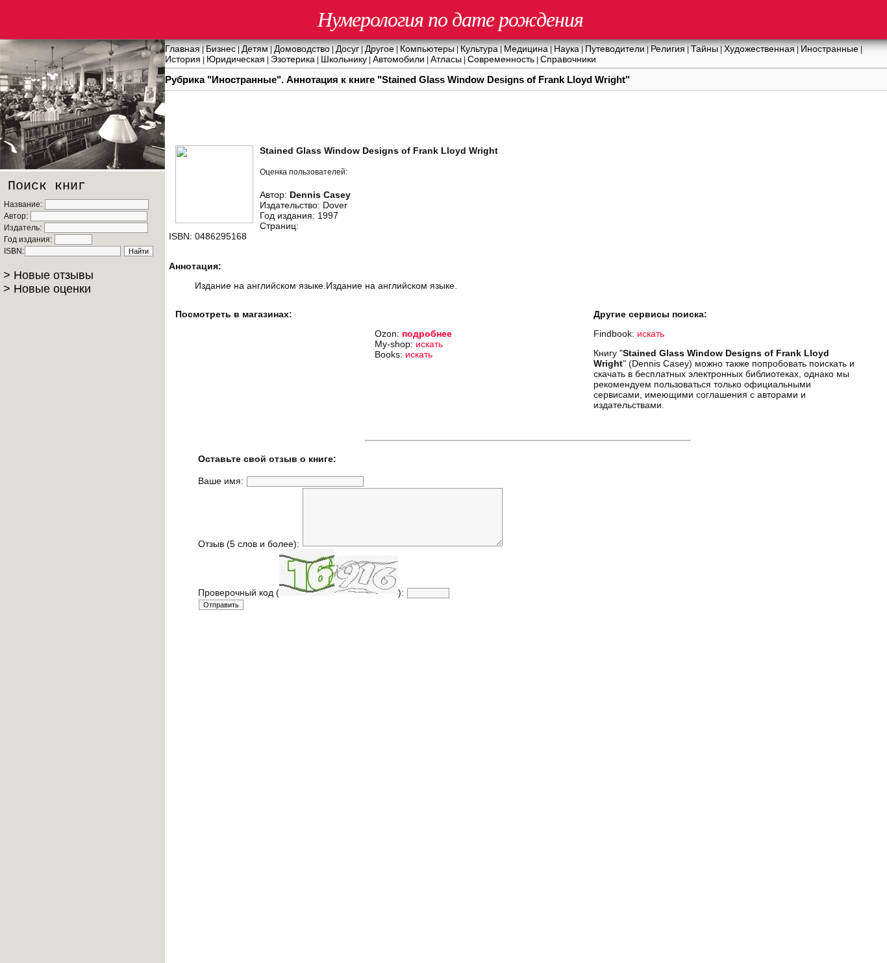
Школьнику (344, 59)
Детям (255, 48)
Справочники (568, 59)
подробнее (427, 333)
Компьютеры (427, 48)
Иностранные (829, 48)
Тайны (704, 48)
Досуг (347, 48)
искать (429, 344)
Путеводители (615, 48)
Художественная (759, 48)
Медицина (526, 48)
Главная (182, 48)
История (183, 59)
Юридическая (235, 59)
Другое (379, 48)
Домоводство (302, 48)
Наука (566, 48)
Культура (479, 48)
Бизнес (221, 48)
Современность (501, 59)
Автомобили (399, 59)
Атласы (446, 59)
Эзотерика (293, 59)
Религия (668, 48)
